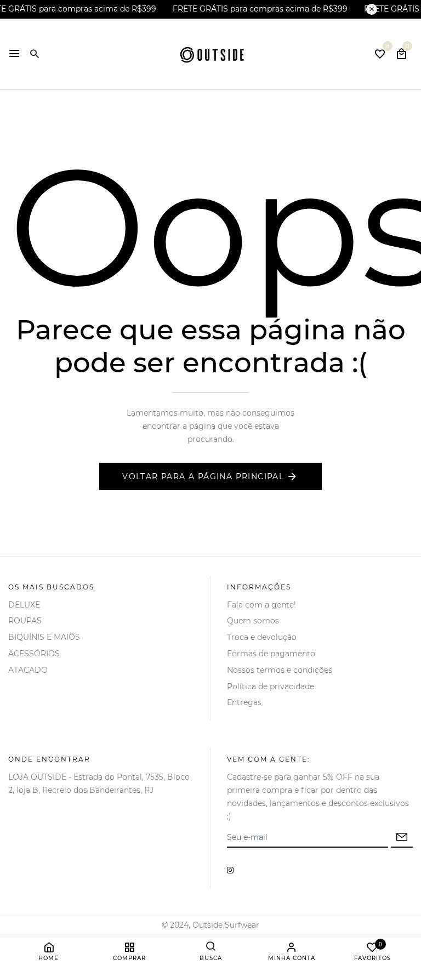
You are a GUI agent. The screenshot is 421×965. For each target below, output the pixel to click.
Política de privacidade (270, 686)
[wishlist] (380, 55)
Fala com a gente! (261, 605)
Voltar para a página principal (203, 476)
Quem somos (253, 621)
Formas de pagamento (271, 654)
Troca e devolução (262, 637)
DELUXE (24, 605)
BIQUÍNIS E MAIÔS (44, 637)
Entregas (244, 702)
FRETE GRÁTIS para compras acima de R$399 (260, 9)
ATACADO (28, 670)
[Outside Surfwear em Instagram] (230, 870)
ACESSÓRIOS (34, 654)
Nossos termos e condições (279, 670)
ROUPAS (25, 621)
